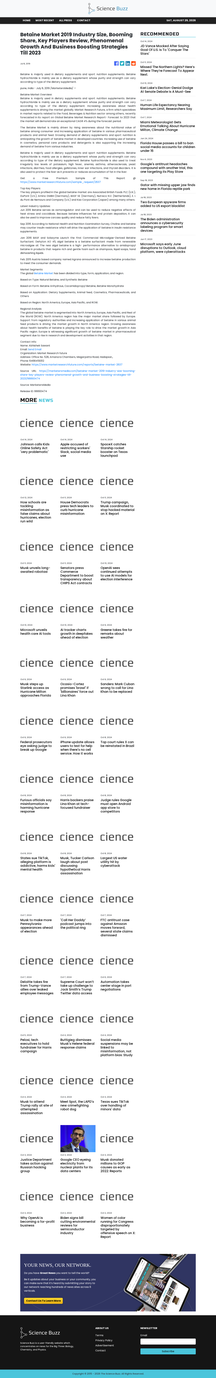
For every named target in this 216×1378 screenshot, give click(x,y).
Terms (99, 1335)
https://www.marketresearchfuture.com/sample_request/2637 (60, 182)
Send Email (34, 349)
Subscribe (168, 1351)
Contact (100, 1350)
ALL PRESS (65, 20)
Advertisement (104, 1345)
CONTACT (83, 20)
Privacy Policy (103, 1340)
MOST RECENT (45, 20)
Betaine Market (44, 273)
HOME (27, 20)
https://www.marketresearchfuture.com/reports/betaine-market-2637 (77, 364)
